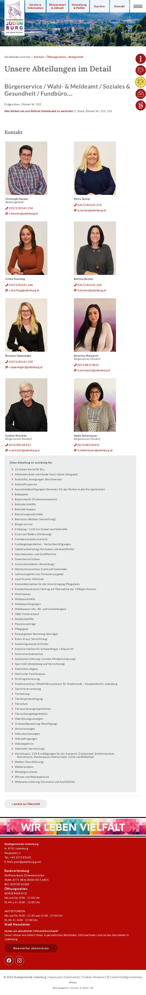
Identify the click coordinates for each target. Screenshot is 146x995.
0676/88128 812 (20, 444)
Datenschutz (72, 977)
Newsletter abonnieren (31, 948)
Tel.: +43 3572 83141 (18, 857)
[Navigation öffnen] (138, 6)
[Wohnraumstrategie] (140, 58)
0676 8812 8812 (88, 364)
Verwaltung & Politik (79, 6)
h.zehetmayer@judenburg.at (95, 450)
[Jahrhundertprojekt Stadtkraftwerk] (140, 82)
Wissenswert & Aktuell (57, 6)
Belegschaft (76, 56)
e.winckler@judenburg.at (24, 450)
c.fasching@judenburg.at (24, 290)
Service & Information (35, 6)
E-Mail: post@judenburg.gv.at (22, 861)
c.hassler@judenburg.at (23, 213)
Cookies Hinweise (93, 977)
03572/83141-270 (89, 204)
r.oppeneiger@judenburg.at (26, 367)
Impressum (55, 977)
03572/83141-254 (21, 208)
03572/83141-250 (21, 361)
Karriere (99, 6)
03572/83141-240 (21, 284)
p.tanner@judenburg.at (92, 210)
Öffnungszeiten (56, 56)
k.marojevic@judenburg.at (94, 370)
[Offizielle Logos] (140, 105)
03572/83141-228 (89, 284)
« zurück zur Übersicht (26, 803)
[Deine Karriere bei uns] (140, 94)
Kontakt (119, 6)
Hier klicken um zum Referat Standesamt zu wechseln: (39, 111)
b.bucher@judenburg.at (92, 290)
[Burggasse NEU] (140, 70)
